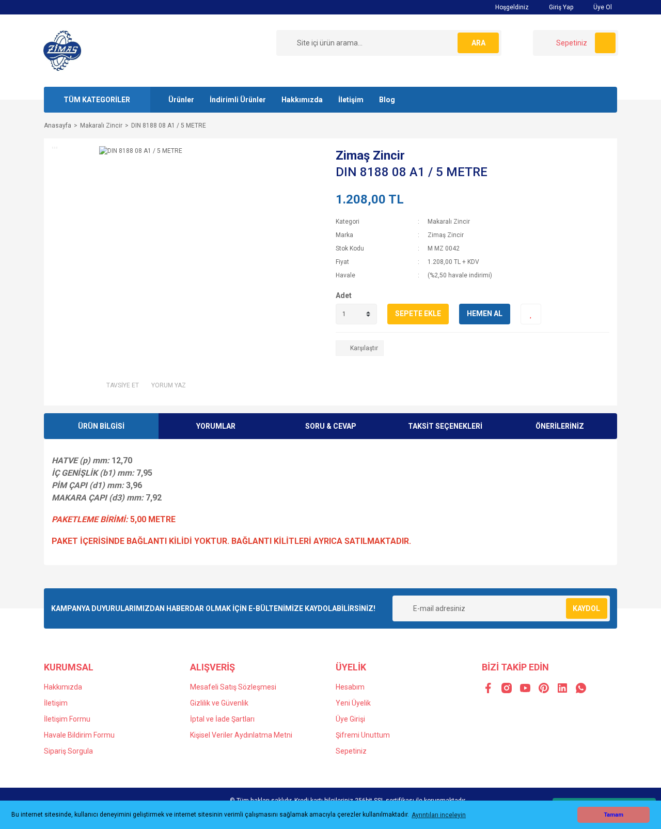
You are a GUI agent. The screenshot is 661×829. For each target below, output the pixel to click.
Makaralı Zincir (449, 221)
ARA (478, 43)
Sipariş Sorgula (68, 751)
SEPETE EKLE (418, 313)
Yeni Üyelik (353, 703)
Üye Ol (602, 7)
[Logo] (62, 50)
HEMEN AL (484, 313)
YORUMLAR (215, 426)
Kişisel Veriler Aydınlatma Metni (241, 735)
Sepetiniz (351, 751)
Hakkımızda (302, 100)
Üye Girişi (350, 719)
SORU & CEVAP (330, 426)
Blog (387, 100)
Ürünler (181, 100)
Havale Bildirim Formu (79, 735)
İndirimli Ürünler (238, 100)
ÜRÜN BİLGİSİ (101, 426)
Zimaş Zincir (370, 155)
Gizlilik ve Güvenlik (219, 703)
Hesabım (350, 687)
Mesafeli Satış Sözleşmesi (233, 687)
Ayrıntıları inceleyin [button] (439, 815)
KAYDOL (586, 608)
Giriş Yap (560, 7)
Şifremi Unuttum (363, 735)
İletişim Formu (67, 719)
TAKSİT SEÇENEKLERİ (445, 426)
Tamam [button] (613, 814)
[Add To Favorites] (531, 314)
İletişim (351, 100)
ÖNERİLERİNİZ (560, 426)
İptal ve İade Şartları (222, 719)
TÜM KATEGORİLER (97, 100)
